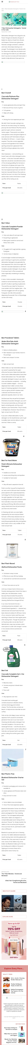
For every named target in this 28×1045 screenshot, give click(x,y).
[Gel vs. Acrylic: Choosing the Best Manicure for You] (6, 979)
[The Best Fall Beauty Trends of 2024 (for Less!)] (6, 985)
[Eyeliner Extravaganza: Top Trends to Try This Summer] (6, 991)
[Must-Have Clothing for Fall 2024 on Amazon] (21, 1028)
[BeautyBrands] (14, 940)
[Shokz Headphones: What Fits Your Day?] (14, 903)
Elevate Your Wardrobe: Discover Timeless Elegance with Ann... (11, 1040)
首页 (3, 8)
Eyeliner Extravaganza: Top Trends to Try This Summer (17, 991)
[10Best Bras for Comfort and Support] (21, 1034)
